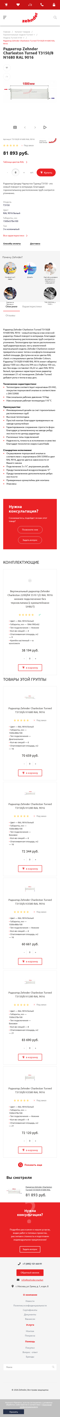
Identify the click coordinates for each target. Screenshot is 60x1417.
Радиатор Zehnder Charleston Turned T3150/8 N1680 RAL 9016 (39, 1189)
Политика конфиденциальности (30, 1305)
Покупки (30, 1347)
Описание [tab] (11, 306)
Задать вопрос (30, 540)
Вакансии (30, 1319)
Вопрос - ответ (30, 1352)
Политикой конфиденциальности (36, 1406)
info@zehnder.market (32, 1280)
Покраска (30, 1335)
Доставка (35, 244)
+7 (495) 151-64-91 (32, 1264)
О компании (30, 1295)
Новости (30, 1301)
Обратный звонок (30, 1272)
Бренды (30, 1356)
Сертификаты (30, 1310)
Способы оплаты (12, 244)
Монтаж (30, 1331)
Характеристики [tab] (32, 306)
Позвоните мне (30, 529)
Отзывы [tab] (10, 315)
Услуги (30, 1325)
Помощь (30, 1341)
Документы (30, 1314)
